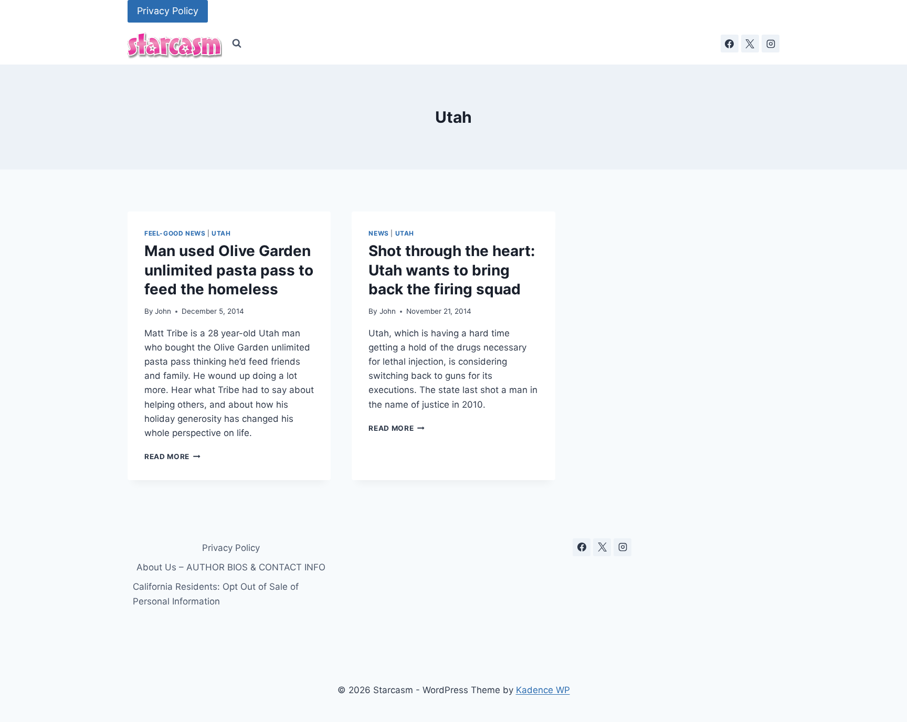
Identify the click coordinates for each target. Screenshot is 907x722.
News (378, 233)
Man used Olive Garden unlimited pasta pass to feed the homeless (228, 270)
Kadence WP (543, 690)
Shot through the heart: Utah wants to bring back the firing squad (451, 270)
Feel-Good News (174, 233)
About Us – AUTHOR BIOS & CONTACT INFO (230, 567)
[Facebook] (730, 43)
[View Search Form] (236, 43)
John (163, 311)
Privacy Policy (167, 10)
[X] (750, 43)
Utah (221, 233)
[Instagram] (770, 43)
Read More (172, 456)
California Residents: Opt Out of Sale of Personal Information (216, 593)
